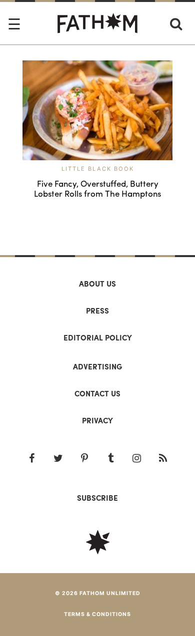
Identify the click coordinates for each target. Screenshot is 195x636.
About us (97, 283)
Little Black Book (98, 168)
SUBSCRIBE (97, 497)
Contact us (97, 393)
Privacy (97, 420)
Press (97, 310)
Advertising (97, 366)
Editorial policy (98, 337)
